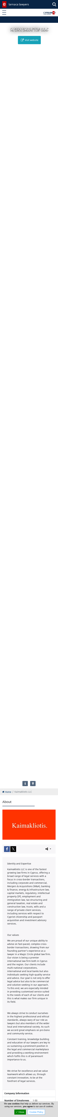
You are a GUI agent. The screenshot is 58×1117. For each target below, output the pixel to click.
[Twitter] (13, 849)
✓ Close (20, 1112)
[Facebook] (7, 849)
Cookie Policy (36, 1112)
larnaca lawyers (19, 4)
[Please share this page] (48, 849)
